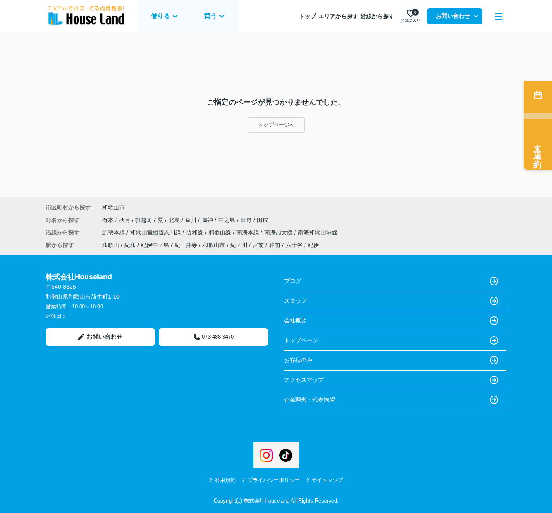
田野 (246, 220)
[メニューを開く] (498, 16)
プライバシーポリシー (273, 480)
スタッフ (295, 300)
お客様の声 (298, 360)
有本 (108, 220)
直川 (191, 220)
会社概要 (295, 320)
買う (210, 16)
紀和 (130, 245)
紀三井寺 (186, 245)
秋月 (125, 220)
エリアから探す (338, 16)
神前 (274, 245)
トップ (307, 16)
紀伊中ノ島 (155, 245)
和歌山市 (113, 207)
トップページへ (276, 125)
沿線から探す (377, 16)
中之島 (227, 220)
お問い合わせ (453, 16)
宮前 (258, 245)
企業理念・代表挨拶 (309, 399)
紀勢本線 (114, 232)
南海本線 (248, 232)
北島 (175, 220)
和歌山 (110, 245)
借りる (160, 16)
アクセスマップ (304, 380)
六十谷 (294, 245)
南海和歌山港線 (317, 232)
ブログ (292, 281)
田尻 (262, 220)
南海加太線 (279, 232)
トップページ (301, 340)
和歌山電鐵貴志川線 (156, 232)
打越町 (144, 220)
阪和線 (195, 232)
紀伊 (313, 245)
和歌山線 (221, 232)
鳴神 (208, 220)
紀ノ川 (238, 245)
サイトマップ (327, 480)
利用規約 (225, 480)
